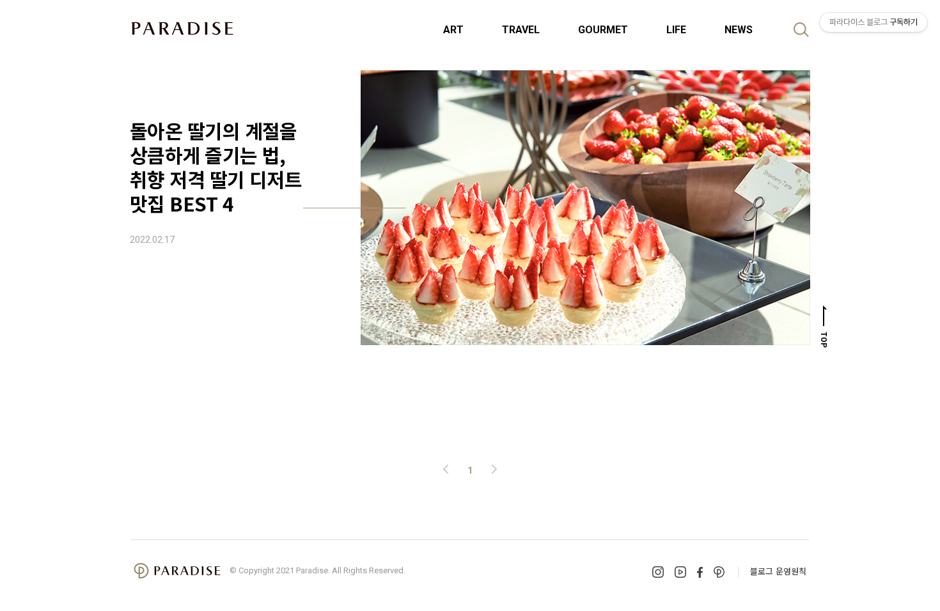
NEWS (739, 30)
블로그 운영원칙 (778, 571)
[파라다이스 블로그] (182, 28)
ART (453, 30)
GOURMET (603, 30)
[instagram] (658, 572)
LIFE (676, 30)
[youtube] (680, 572)
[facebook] (700, 572)
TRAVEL (521, 30)
